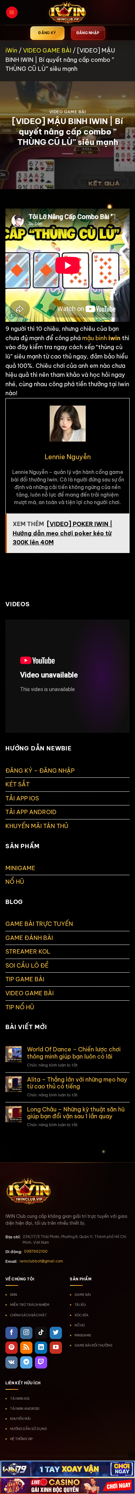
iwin (114, 338)
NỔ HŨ (14, 881)
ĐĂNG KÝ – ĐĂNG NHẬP (40, 770)
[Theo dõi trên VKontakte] (11, 1362)
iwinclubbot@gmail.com (41, 1261)
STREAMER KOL (27, 951)
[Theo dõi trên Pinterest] (11, 1348)
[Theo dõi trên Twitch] (41, 1362)
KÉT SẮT (17, 784)
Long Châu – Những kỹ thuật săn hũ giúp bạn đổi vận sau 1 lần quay (76, 1113)
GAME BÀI (83, 1295)
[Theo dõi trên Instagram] (26, 1333)
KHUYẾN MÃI (20, 1419)
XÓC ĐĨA (82, 1315)
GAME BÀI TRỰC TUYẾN (39, 923)
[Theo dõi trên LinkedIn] (41, 1348)
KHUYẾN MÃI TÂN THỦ (36, 826)
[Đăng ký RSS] (26, 1348)
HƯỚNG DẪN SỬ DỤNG (28, 1429)
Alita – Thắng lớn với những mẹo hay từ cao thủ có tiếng (77, 1083)
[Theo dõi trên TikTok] (41, 1333)
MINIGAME (20, 868)
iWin (11, 50)
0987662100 (36, 1251)
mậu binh (94, 338)
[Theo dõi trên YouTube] (56, 1348)
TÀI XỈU (80, 1305)
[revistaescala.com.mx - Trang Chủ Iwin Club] (68, 12)
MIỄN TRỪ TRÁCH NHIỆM (29, 1305)
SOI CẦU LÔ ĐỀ (27, 965)
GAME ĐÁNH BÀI (29, 937)
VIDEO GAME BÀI (47, 50)
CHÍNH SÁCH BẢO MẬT (28, 1315)
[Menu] (12, 12)
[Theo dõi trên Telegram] (26, 1362)
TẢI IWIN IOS (20, 1399)
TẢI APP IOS (22, 798)
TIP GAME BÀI (24, 979)
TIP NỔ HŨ (19, 1007)
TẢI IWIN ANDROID (25, 1409)
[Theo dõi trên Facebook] (11, 1333)
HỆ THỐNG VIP (21, 1439)
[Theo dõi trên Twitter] (56, 1333)
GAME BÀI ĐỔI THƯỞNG (93, 1345)
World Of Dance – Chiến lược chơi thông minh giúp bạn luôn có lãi (74, 1053)
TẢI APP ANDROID (31, 811)
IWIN (13, 1295)
